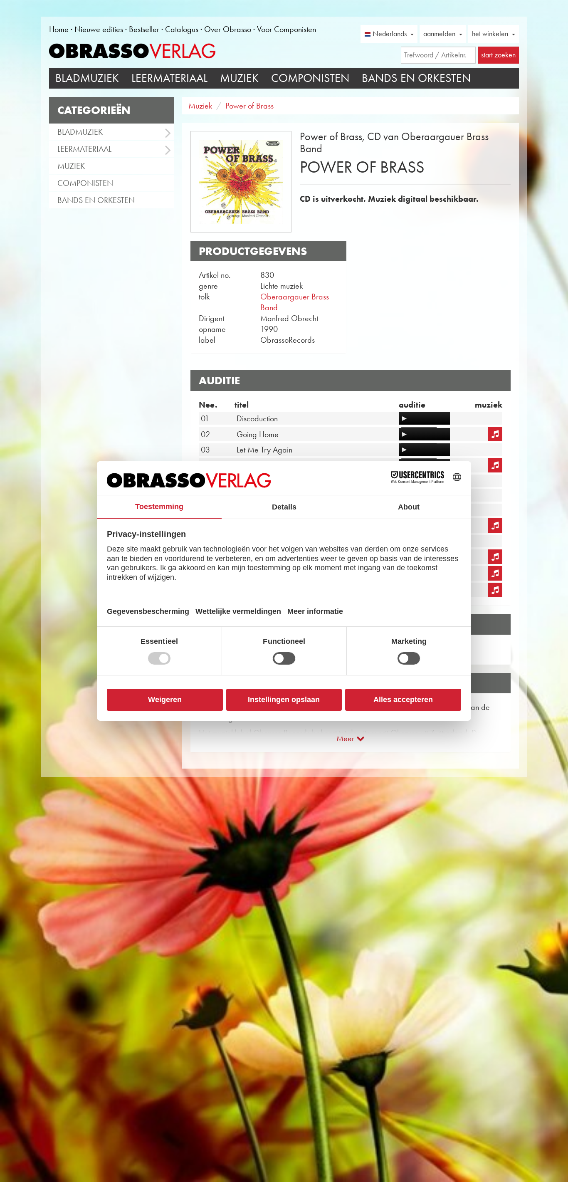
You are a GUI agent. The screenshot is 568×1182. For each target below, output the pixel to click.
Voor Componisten (286, 29)
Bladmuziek (87, 78)
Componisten (310, 78)
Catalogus (181, 29)
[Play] (404, 418)
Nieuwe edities (98, 29)
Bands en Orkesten (416, 78)
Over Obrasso (227, 29)
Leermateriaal (169, 78)
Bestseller (144, 29)
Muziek (239, 78)
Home (59, 29)
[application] (424, 418)
